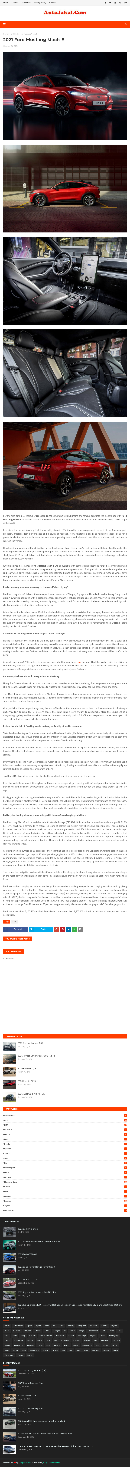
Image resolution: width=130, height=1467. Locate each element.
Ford (12, 34)
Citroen (38, 1330)
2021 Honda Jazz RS (28, 1279)
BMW (65, 1125)
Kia (65, 1163)
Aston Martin (65, 1115)
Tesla (86, 1350)
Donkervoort (93, 1330)
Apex (47, 1325)
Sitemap (52, 2)
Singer (105, 1345)
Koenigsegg (113, 1335)
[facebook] (105, 2)
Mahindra (65, 1340)
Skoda (114, 1345)
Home (5, 34)
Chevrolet (65, 1129)
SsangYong (34, 1350)
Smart (15, 1350)
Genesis (32, 1335)
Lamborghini (65, 1167)
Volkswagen (65, 1210)
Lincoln (30, 1340)
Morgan (117, 1340)
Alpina (29, 1325)
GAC (119, 1330)
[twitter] (110, 2)
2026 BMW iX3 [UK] (27, 1068)
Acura (7, 1325)
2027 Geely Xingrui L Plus (30, 1383)
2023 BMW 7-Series (28, 1229)
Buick (7, 1330)
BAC (54, 1325)
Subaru (45, 1350)
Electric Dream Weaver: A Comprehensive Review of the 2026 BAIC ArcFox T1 (57, 1446)
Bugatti (114, 1325)
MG (55, 1340)
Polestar (30, 1345)
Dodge (81, 1330)
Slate (7, 1350)
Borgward (82, 1325)
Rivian (75, 1345)
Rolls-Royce (86, 1345)
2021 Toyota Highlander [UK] (32, 1370)
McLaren (65, 1177)
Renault (57, 1345)
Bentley (71, 1325)
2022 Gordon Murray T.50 (30, 1043)
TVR (63, 1350)
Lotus (39, 1340)
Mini (95, 1340)
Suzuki (55, 1350)
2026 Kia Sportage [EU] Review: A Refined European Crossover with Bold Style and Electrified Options (70, 1305)
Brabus (104, 1325)
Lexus (65, 1172)
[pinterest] (120, 2)
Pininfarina (18, 1345)
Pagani (7, 1345)
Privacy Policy (40, 2)
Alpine (38, 1325)
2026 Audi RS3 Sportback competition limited (41, 1421)
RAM (48, 1345)
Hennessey (60, 1335)
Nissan (65, 1186)
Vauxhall (95, 1350)
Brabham (94, 1325)
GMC (7, 1335)
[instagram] (115, 2)
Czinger (56, 1330)
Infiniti (71, 1335)
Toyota (65, 1205)
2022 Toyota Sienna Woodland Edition (37, 1292)
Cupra (47, 1330)
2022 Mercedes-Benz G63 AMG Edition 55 (39, 1241)
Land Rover (18, 1340)
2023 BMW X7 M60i (27, 1254)
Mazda (87, 1340)
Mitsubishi (105, 1340)
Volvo (115, 1350)
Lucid (48, 1340)
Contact (15, 2)
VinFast (106, 1350)
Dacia (72, 1330)
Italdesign (82, 1335)
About (5, 2)
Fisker (111, 1330)
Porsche (65, 1201)
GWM (15, 1335)
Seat (97, 1345)
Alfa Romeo (18, 1325)
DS (65, 1330)
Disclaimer (26, 2)
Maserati (76, 1340)
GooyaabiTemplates (51, 1462)
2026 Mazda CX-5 (27, 1081)
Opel (65, 1191)
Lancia (7, 1340)
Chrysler (27, 1330)
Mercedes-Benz (65, 1182)
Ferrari (65, 1134)
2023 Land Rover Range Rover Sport (36, 1267)
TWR (70, 1350)
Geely (23, 1335)
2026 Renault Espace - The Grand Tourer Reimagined (45, 1433)
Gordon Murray (45, 1335)
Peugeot (65, 1196)
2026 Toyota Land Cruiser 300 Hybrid (36, 1055)
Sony (24, 1350)
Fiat (103, 1330)
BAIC (62, 1325)
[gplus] (125, 2)
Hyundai (65, 1148)
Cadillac (16, 1330)
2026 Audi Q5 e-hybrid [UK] (31, 1093)
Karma (102, 1335)
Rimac (66, 1345)
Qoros (40, 1345)
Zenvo (29, 1355)
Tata (78, 1350)
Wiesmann (9, 1355)
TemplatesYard (25, 1462)
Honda (65, 1144)
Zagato (20, 1355)
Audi (65, 1120)
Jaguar (65, 1153)
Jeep (65, 1158)
